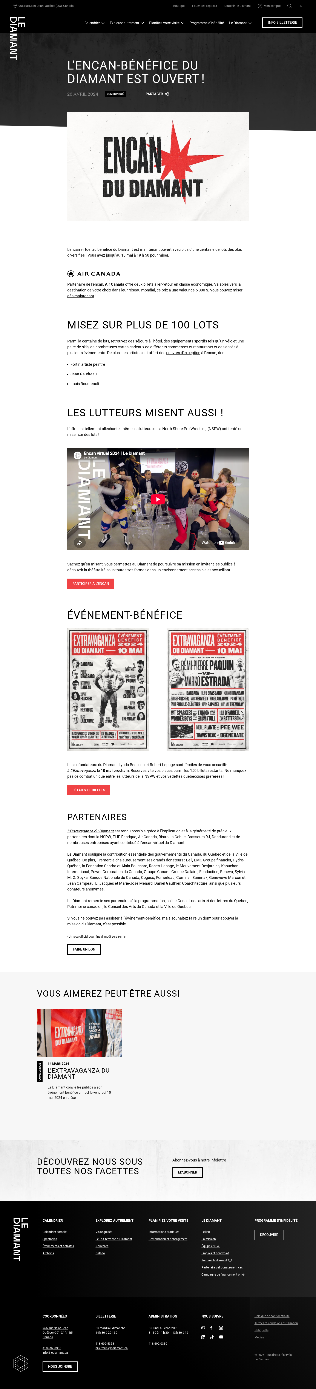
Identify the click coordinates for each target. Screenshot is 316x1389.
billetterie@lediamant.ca (111, 1348)
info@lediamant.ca (55, 1352)
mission (188, 564)
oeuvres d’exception (183, 352)
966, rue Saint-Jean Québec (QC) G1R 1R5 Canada (58, 1332)
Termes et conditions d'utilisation (276, 1323)
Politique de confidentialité (272, 1316)
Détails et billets (89, 791)
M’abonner (187, 1172)
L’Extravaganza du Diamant (90, 831)
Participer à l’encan (90, 585)
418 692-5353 (104, 1343)
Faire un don (87, 950)
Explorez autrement (124, 23)
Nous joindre (60, 1366)
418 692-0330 (52, 1348)
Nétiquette (261, 1330)
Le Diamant (238, 23)
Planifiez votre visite (164, 23)
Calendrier (92, 23)
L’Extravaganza (83, 770)
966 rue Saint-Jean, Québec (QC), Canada (46, 6)
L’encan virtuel (79, 249)
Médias (259, 1337)
